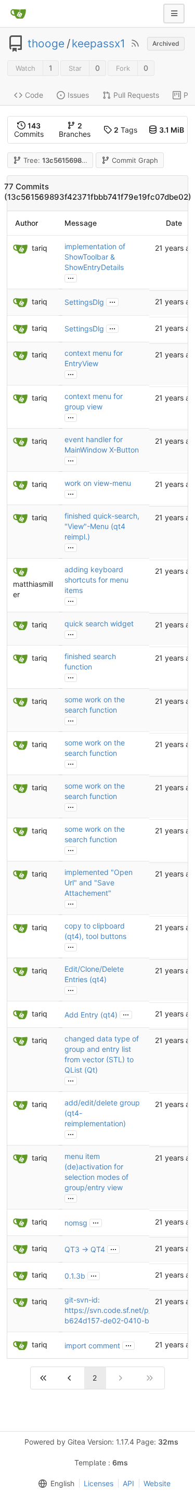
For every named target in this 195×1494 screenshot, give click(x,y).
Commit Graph (135, 160)
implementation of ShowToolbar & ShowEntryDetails (94, 257)
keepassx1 (98, 43)
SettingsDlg (84, 302)
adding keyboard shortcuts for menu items (96, 580)
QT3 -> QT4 (84, 1249)
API (128, 1483)
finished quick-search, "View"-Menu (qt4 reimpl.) (101, 526)
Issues (78, 95)
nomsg (75, 1222)
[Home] (18, 13)
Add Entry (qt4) (91, 1014)
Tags (125, 129)
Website (157, 1483)
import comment (92, 1345)
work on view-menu (97, 483)
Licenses (98, 1483)
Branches (74, 129)
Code (34, 95)
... (71, 277)
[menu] (54, 1483)
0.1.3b (74, 1275)
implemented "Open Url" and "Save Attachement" (98, 882)
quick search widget (99, 623)
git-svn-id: (82, 1299)
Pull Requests (136, 95)
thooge (46, 43)
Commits (29, 129)
